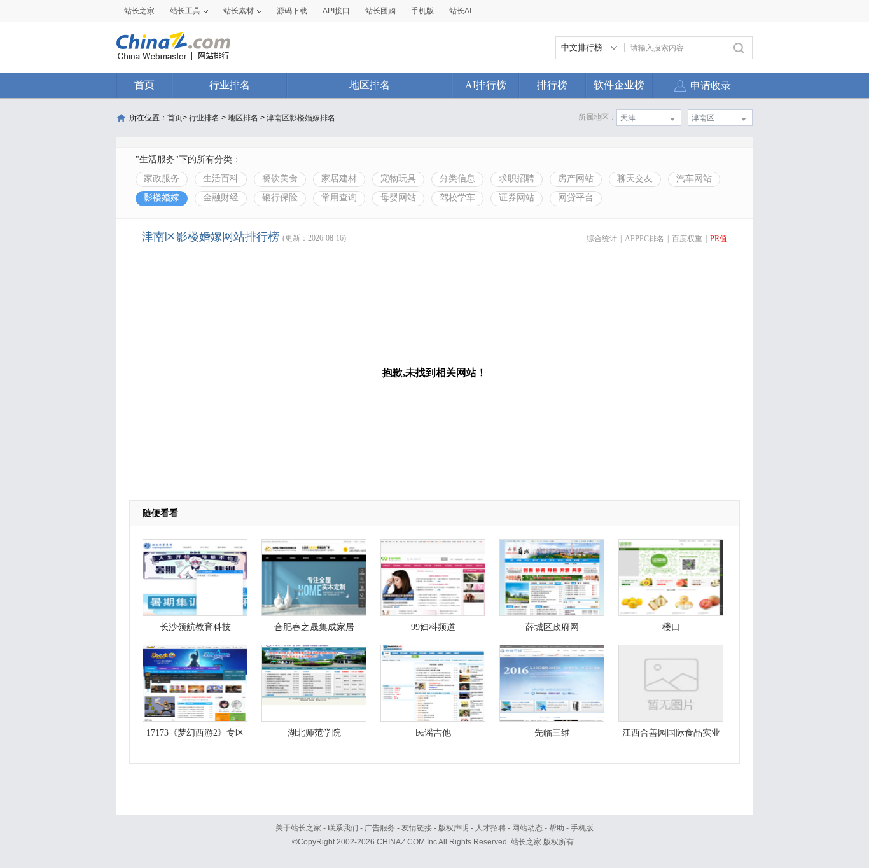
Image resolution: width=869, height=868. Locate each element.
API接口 (336, 10)
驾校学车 (457, 197)
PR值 (718, 238)
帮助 (556, 827)
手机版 (582, 827)
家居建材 (339, 178)
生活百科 (221, 178)
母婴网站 (398, 197)
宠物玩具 (398, 178)
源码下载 (292, 10)
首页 (144, 85)
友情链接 (416, 827)
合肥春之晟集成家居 (314, 627)
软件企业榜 (619, 85)
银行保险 (280, 197)
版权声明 (453, 827)
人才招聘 (490, 827)
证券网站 (516, 197)
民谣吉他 (433, 733)
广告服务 (380, 827)
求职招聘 (516, 178)
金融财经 (221, 197)
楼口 (671, 627)
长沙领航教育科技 (195, 627)
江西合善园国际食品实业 (671, 733)
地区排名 (369, 85)
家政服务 (161, 178)
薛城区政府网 (552, 627)
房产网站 (576, 178)
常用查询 (339, 197)
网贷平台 (576, 197)
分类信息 (457, 178)
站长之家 (139, 10)
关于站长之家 (298, 827)
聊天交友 (635, 178)
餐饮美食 (280, 178)
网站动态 (527, 827)
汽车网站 (694, 178)
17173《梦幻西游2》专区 (195, 733)
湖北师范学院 (314, 733)
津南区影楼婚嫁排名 (301, 117)
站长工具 (185, 10)
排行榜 (552, 85)
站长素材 (238, 10)
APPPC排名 (644, 238)
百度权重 (687, 238)
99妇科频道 (433, 627)
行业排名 (229, 85)
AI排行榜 (485, 85)
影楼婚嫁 (161, 197)
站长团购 (380, 10)
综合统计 (602, 238)
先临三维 (552, 733)
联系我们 (343, 827)
